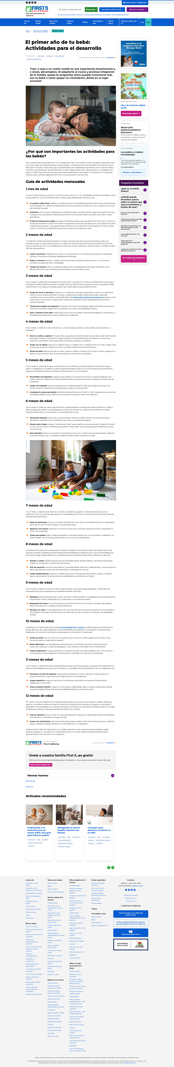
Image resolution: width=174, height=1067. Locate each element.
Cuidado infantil (53, 903)
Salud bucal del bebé (54, 1027)
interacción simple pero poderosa (88, 297)
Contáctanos (30, 918)
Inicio (28, 31)
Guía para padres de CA (129, 22)
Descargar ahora (130, 113)
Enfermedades (52, 930)
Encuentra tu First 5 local (111, 9)
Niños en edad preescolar (56, 892)
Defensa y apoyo (31, 912)
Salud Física (91, 843)
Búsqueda (90, 9)
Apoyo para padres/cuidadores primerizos (131, 130)
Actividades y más (98, 22)
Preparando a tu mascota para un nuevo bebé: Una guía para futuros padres (39, 831)
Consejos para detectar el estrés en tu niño (99, 830)
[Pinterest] (30, 3)
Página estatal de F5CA (33, 909)
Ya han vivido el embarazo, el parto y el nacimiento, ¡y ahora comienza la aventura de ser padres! (133, 137)
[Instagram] (35, 3)
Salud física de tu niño (76, 952)
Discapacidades (96, 903)
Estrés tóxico (110, 22)
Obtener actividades (132, 172)
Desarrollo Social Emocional (34, 59)
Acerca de (27, 22)
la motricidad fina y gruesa (72, 627)
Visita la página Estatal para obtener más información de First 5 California (130, 923)
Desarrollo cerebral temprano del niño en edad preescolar (76, 981)
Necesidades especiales (120, 14)
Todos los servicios (32, 927)
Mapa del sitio (130, 901)
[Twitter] (32, 3)
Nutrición (50, 958)
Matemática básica (54, 1019)
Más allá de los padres (64, 846)
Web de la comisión (136, 9)
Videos (85, 22)
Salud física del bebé (54, 1030)
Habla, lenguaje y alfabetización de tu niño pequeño (77, 918)
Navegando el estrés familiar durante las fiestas (68, 830)
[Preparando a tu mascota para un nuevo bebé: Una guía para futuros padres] (39, 815)
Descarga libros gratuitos (34, 893)
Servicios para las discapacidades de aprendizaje (32, 989)
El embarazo (107, 14)
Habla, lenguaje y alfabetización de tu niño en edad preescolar (77, 1002)
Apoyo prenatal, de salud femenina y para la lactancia (34, 949)
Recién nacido (41, 56)
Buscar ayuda (38, 22)
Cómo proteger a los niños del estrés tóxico (131, 914)
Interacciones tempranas (93, 14)
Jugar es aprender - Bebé (56, 1013)
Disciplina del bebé (54, 999)
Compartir (110, 57)
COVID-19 (80, 14)
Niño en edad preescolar (64, 840)
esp (149, 23)
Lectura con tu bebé (54, 1016)
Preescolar (91, 840)
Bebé (38, 839)
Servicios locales (53, 974)
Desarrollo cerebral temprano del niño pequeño (75, 891)
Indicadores (50, 56)
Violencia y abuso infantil (34, 994)
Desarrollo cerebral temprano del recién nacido (54, 915)
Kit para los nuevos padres (66, 14)
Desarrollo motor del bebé (56, 996)
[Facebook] (27, 3)
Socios (28, 915)
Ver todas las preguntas (134, 258)
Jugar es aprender (59, 56)
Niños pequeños (53, 889)
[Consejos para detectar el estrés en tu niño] (99, 815)
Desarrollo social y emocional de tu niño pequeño (76, 903)
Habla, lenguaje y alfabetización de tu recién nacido (56, 935)
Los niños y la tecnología (34, 974)
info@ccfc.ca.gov (137, 886)
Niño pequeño (76, 837)
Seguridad (45, 839)
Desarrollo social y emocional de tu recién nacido (55, 908)
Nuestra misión (30, 906)
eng (143, 23)
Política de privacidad (131, 895)
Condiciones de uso (130, 898)
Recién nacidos (52, 883)
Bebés (50, 886)
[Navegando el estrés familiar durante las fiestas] (69, 815)
